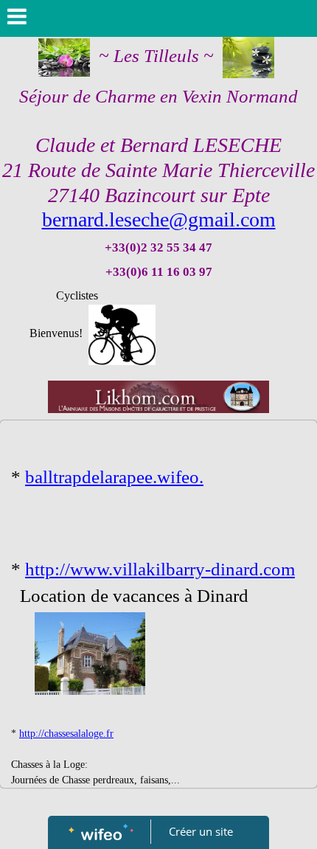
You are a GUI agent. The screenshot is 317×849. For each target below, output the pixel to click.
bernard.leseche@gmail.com (159, 219)
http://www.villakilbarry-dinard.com (160, 569)
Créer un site (201, 831)
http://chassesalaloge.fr (66, 733)
